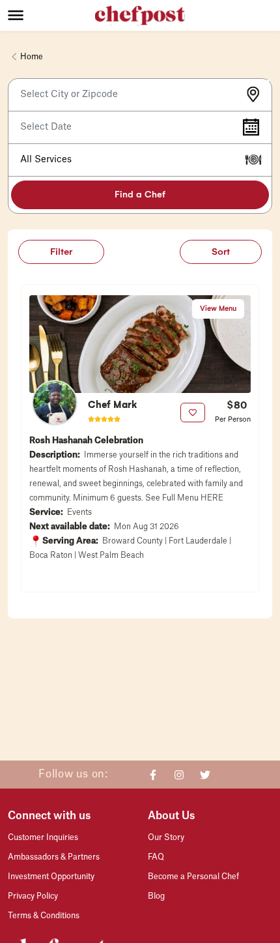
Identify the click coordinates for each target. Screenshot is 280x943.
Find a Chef (140, 194)
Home (31, 57)
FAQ (156, 857)
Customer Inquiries (43, 837)
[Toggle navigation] (51, 15)
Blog (156, 896)
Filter (61, 251)
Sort (221, 251)
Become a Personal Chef (193, 876)
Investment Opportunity (51, 876)
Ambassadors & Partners (54, 857)
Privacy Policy (33, 896)
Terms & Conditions (43, 916)
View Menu (218, 308)
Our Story (166, 837)
